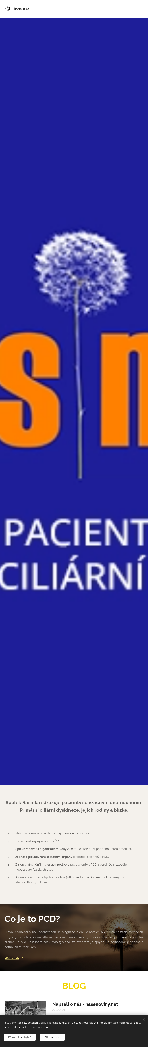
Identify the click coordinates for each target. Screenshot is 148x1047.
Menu (139, 9)
